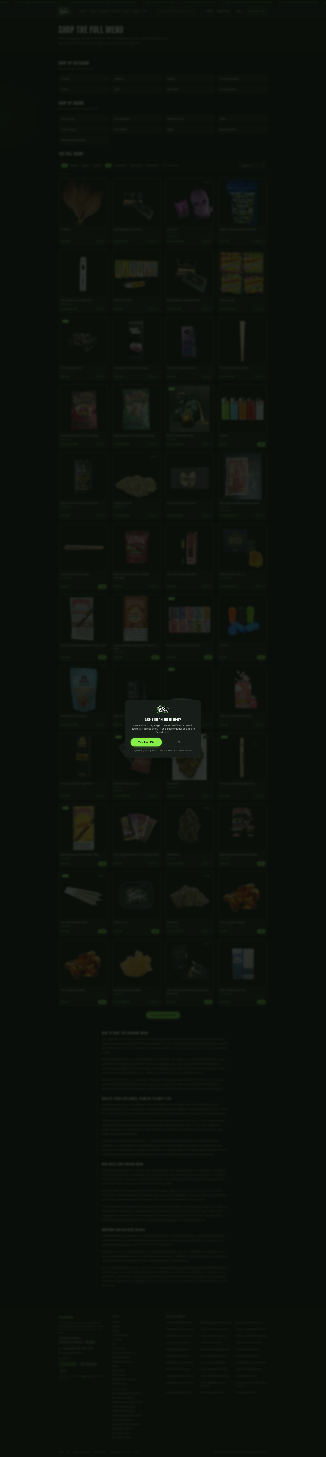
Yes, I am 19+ (146, 742)
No (180, 742)
